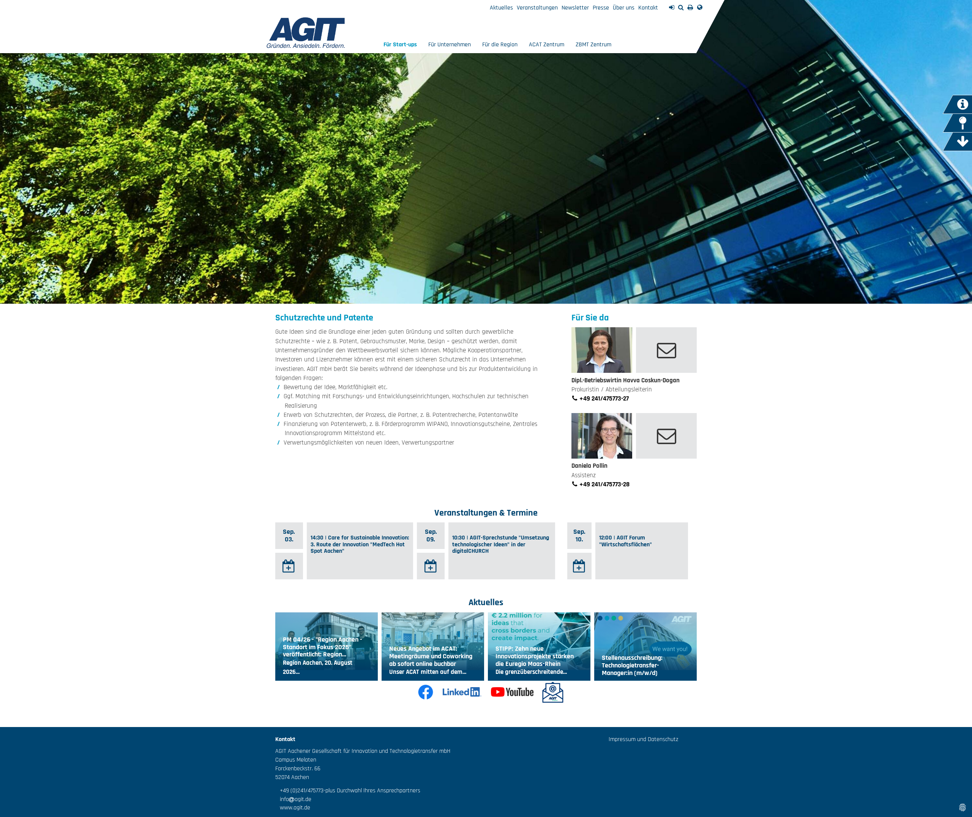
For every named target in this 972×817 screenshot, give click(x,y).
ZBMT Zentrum (593, 45)
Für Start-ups (400, 45)
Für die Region (500, 45)
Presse (601, 8)
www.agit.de (292, 808)
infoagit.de (293, 799)
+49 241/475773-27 (603, 398)
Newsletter (575, 8)
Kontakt (648, 8)
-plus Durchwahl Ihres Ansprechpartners (371, 791)
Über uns (623, 8)
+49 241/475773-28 (604, 484)
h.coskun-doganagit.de (666, 350)
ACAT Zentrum (546, 45)
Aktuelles (501, 8)
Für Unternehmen (449, 45)
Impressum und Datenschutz (643, 739)
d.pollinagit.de (666, 436)
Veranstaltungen (537, 8)
